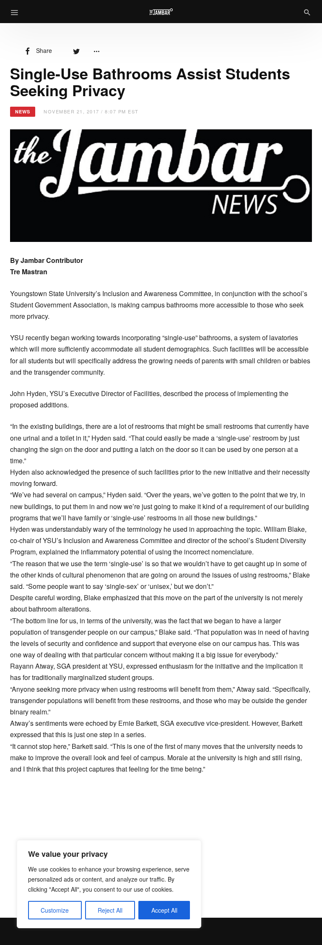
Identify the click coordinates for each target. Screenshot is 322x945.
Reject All (110, 910)
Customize (55, 910)
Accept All (164, 910)
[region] (109, 884)
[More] (96, 50)
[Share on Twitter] (76, 50)
